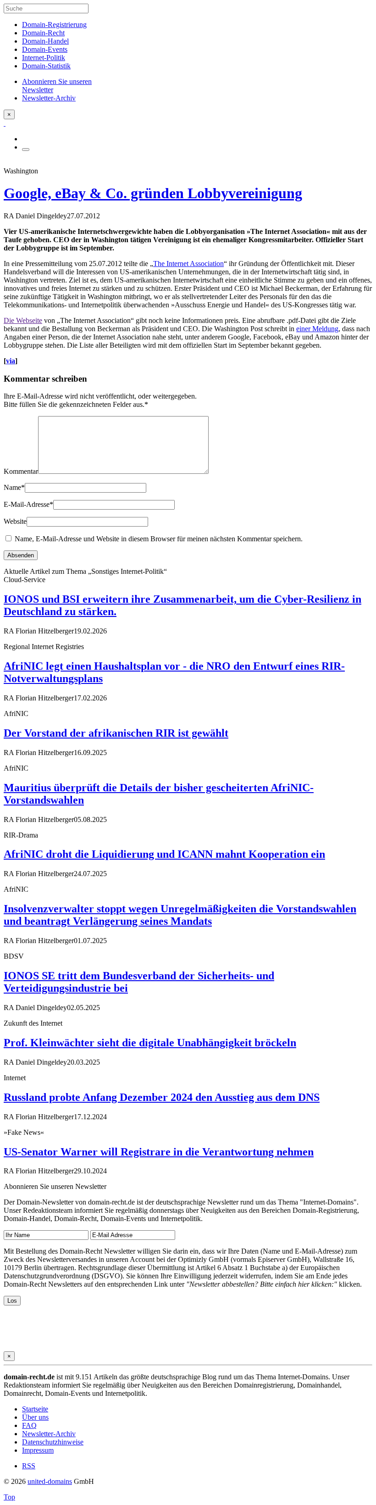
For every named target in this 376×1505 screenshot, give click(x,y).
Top (9, 1497)
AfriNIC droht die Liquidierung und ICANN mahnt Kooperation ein (164, 854)
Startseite (35, 1409)
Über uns (35, 1417)
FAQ (29, 1425)
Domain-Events (44, 49)
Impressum (38, 1450)
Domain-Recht (43, 33)
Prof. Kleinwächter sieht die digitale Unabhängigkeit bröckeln (150, 1043)
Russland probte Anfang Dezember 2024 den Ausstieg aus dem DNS (162, 1097)
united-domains (50, 1481)
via (10, 361)
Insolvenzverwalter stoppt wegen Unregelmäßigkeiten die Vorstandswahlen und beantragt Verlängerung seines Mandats (180, 915)
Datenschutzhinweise (52, 1442)
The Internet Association (188, 263)
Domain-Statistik (46, 66)
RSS (28, 1466)
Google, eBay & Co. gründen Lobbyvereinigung (153, 193)
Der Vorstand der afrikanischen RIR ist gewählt (116, 733)
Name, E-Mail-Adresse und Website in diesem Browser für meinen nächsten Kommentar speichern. (159, 539)
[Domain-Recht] (5, 123)
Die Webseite (23, 320)
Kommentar (21, 471)
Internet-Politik (43, 57)
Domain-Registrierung (54, 24)
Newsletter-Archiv (49, 1434)
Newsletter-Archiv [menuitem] (49, 98)
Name (14, 487)
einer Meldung (317, 329)
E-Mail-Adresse (28, 504)
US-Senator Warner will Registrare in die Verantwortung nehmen (159, 1152)
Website (15, 521)
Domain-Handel (45, 41)
